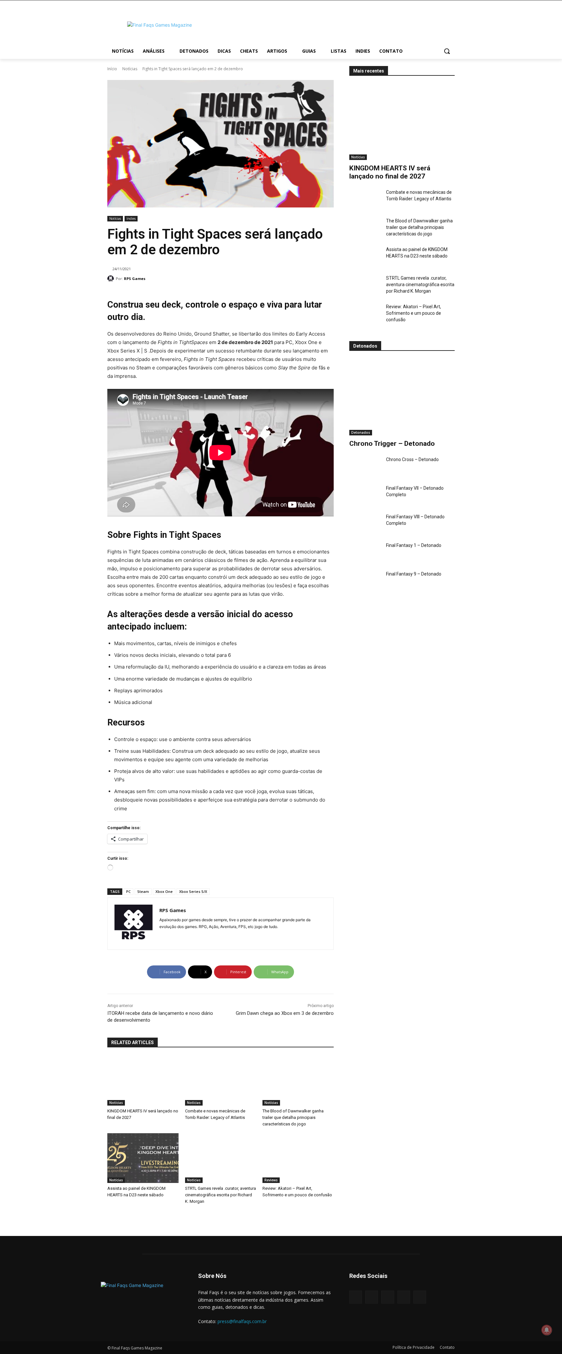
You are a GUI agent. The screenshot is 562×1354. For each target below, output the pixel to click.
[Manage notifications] (547, 1330)
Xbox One (164, 891)
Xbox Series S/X (193, 891)
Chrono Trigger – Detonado (392, 443)
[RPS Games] (111, 278)
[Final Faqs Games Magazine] (159, 24)
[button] (447, 51)
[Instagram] (161, 937)
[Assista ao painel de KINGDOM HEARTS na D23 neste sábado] (365, 257)
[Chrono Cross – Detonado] (365, 467)
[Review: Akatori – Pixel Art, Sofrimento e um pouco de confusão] (365, 314)
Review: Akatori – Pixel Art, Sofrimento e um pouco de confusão (413, 313)
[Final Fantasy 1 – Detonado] (365, 553)
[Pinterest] (387, 1297)
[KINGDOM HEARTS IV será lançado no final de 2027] (402, 122)
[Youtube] (173, 937)
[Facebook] (355, 1297)
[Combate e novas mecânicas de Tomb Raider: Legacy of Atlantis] (365, 200)
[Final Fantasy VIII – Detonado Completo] (365, 524)
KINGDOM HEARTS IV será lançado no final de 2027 (389, 172)
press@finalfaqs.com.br (242, 1321)
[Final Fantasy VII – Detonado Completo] (365, 496)
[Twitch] (403, 1297)
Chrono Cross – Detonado (412, 459)
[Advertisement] (333, 24)
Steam (143, 891)
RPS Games (134, 278)
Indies (131, 218)
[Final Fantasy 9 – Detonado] (365, 582)
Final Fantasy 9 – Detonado (413, 574)
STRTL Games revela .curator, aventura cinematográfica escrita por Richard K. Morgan (420, 284)
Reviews (271, 1180)
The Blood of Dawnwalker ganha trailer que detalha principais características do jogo (419, 227)
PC (128, 891)
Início (112, 69)
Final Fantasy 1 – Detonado (413, 545)
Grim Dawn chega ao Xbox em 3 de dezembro (285, 1013)
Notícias (129, 69)
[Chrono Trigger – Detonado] (402, 397)
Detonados (360, 432)
